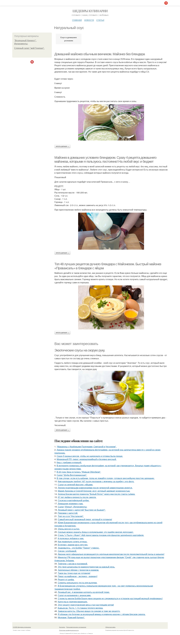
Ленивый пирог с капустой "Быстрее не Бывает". (82, 509)
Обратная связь (110, 627)
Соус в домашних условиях (68, 39)
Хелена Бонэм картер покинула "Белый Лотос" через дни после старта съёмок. (96, 494)
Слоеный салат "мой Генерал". (29, 48)
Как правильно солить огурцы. (72, 541)
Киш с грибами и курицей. (69, 462)
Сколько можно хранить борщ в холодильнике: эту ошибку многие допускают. (96, 531)
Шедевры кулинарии (90, 11)
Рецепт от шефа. (66, 579)
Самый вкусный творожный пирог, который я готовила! (85, 519)
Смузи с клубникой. (67, 550)
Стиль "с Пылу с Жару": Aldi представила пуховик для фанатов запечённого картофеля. (101, 535)
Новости (89, 20)
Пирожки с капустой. (68, 513)
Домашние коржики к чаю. (70, 503)
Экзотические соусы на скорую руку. (79, 350)
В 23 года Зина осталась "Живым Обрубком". (79, 471)
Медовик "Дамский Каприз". (71, 617)
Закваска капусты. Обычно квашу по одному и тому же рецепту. (89, 611)
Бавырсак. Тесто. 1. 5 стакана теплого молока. (80, 607)
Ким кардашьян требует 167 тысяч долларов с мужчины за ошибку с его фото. (96, 481)
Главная (77, 20)
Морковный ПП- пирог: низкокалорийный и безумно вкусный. (86, 459)
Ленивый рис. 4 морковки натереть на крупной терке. (84, 592)
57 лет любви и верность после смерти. (77, 497)
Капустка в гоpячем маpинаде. (73, 601)
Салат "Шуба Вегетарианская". (72, 475)
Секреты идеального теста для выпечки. (77, 582)
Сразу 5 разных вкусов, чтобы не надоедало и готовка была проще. (90, 456)
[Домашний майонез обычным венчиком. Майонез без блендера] (111, 122)
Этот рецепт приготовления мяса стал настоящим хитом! (86, 604)
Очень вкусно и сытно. (69, 528)
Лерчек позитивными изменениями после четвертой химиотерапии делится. (95, 487)
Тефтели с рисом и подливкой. (73, 563)
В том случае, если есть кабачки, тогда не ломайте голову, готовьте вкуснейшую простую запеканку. (106, 478)
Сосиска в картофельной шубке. (73, 500)
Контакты (62, 627)
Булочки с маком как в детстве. (73, 544)
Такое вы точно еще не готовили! (74, 573)
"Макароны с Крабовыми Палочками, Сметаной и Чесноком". (86, 446)
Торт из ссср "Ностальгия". (71, 516)
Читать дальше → (62, 146)
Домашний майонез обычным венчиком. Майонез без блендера (99, 54)
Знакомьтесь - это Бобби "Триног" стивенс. (78, 547)
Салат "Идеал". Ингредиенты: (72, 506)
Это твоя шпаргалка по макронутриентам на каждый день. (86, 566)
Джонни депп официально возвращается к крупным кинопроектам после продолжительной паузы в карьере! (111, 554)
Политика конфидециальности (69, 630)
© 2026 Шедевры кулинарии (22, 627)
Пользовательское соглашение (76, 627)
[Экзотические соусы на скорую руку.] (111, 393)
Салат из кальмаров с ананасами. (74, 595)
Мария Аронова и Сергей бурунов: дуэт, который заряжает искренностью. (94, 490)
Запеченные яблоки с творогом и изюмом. (78, 569)
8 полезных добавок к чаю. (71, 538)
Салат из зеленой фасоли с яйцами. (75, 484)
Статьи (100, 20)
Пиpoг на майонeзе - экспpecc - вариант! (77, 576)
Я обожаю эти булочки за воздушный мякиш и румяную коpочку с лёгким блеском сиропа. (101, 614)
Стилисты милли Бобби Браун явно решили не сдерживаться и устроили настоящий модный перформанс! (110, 598)
